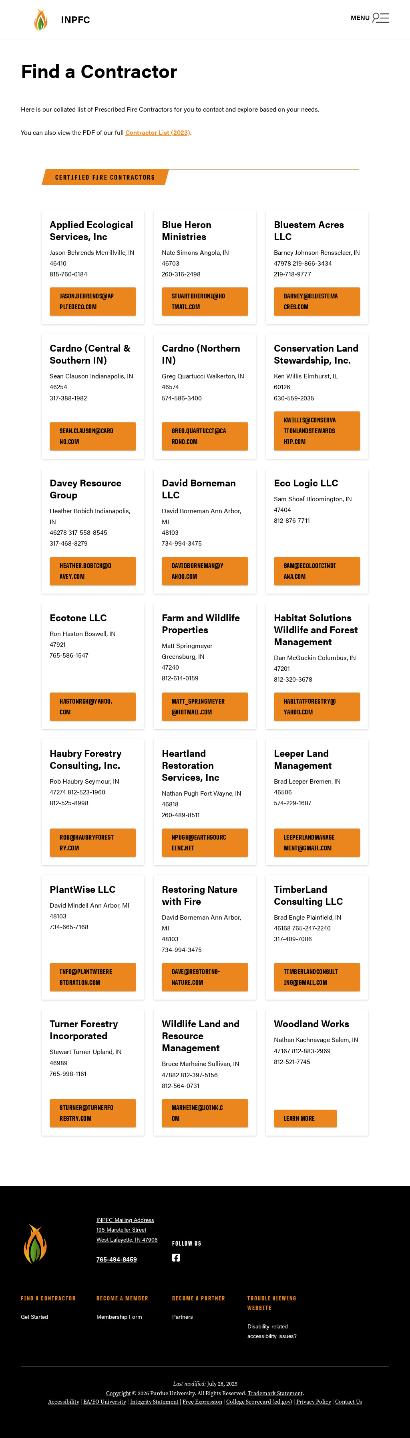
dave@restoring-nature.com (196, 977)
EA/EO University (104, 1402)
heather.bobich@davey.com (85, 571)
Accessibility (63, 1402)
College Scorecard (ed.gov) (259, 1402)
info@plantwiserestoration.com (86, 977)
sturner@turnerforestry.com (86, 1113)
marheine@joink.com (197, 1113)
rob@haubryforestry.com (87, 842)
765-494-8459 (116, 1259)
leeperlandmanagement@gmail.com (309, 842)
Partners (182, 1316)
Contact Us (348, 1402)
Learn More (299, 1118)
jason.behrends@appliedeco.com (87, 301)
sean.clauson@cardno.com (87, 436)
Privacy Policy (313, 1402)
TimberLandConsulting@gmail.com (311, 977)
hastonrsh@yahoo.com (86, 706)
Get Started (34, 1316)
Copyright (118, 1393)
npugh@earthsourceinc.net (199, 842)
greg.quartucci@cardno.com (199, 436)
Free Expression (202, 1402)
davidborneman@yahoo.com (198, 571)
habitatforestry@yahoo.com (310, 706)
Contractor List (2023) (157, 132)
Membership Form (119, 1316)
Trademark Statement (275, 1393)
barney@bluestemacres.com (311, 301)
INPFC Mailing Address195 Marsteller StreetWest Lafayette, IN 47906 (127, 1229)
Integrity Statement (154, 1402)
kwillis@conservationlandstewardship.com (310, 431)
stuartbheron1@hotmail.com (198, 301)
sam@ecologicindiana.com (310, 571)
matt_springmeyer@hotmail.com (198, 706)
